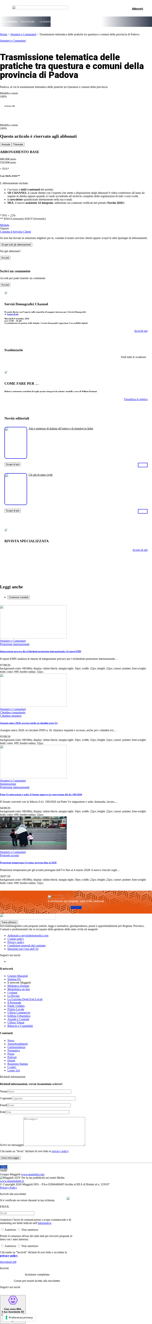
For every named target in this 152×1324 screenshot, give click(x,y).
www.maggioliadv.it (12, 1181)
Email (3, 1105)
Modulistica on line (18, 989)
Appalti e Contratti (18, 1019)
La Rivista (13, 995)
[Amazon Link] (143, 464)
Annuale (5, 144)
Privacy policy (15, 942)
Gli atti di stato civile (41, 474)
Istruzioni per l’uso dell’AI (22, 948)
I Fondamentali (89, 21)
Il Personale (14, 1002)
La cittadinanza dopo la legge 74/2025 (59, 21)
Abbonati (76, 907)
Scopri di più (12, 314)
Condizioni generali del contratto (26, 945)
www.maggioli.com (32, 1174)
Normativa (13, 1050)
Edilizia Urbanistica (18, 1015)
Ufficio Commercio (18, 1012)
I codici (11, 1067)
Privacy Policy (8, 1187)
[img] (68, 1198)
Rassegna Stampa (17, 1063)
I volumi (12, 992)
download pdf (8, 1261)
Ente (2, 1112)
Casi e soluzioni (108, 21)
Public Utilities (16, 1005)
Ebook (11, 1060)
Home (3, 34)
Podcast (11, 1057)
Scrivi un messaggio (12, 1144)
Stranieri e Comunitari (23, 34)
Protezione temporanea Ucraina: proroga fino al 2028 (28, 862)
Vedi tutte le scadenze (133, 357)
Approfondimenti (17, 1043)
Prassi (10, 1053)
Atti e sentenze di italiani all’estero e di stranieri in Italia (61, 428)
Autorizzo (10, 1229)
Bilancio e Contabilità (20, 1025)
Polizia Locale (15, 1009)
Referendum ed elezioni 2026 (133, 21)
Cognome (5, 1098)
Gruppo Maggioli (17, 975)
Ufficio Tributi (15, 1022)
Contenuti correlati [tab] (18, 597)
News (10, 1040)
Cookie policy (15, 938)
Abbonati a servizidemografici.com (27, 935)
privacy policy (60, 1151)
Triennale (18, 144)
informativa (44, 1223)
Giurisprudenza (16, 1047)
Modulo (4, 225)
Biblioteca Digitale (18, 985)
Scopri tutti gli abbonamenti (16, 244)
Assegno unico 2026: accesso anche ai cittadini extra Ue (29, 723)
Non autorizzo (30, 1229)
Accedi (5, 257)
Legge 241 (13, 1070)
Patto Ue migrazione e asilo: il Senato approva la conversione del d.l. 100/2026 (41, 794)
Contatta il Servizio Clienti (15, 231)
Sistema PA (14, 979)
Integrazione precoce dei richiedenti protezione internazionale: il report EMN (40, 651)
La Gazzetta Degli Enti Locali (24, 999)
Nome (3, 1091)
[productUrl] (15, 457)
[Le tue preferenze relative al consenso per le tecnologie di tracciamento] (19, 1317)
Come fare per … (29, 21)
